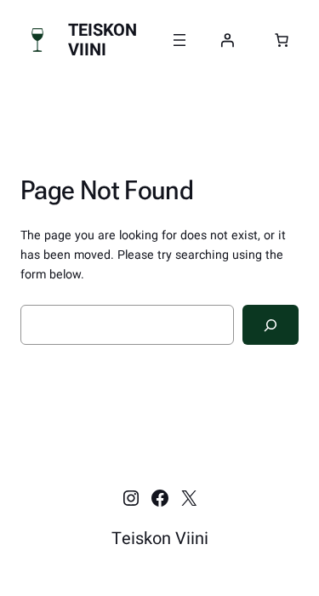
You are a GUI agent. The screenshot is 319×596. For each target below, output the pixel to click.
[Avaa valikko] (179, 40)
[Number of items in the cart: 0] (282, 40)
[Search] (270, 325)
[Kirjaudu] (227, 40)
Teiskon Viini (102, 40)
